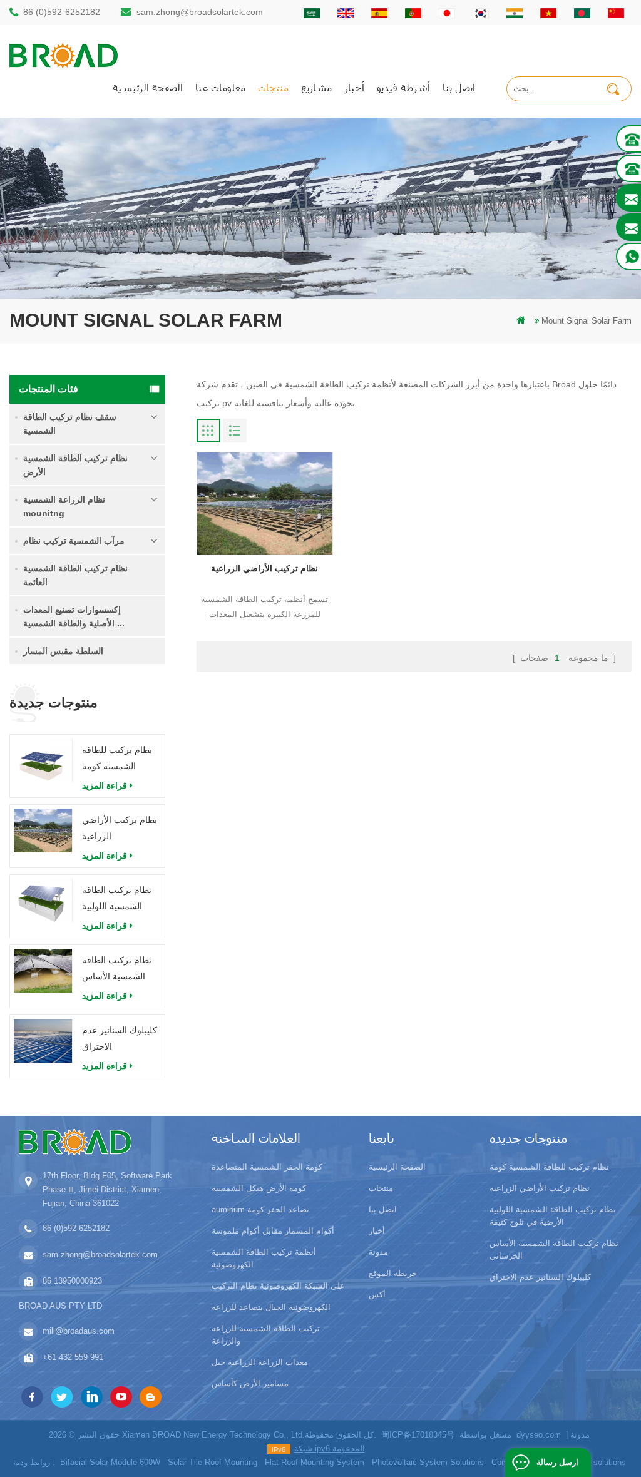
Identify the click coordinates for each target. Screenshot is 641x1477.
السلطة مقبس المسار (63, 651)
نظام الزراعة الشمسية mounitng (64, 506)
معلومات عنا (220, 87)
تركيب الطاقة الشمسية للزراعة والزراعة (266, 1335)
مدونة (378, 1252)
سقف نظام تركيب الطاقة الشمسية (69, 424)
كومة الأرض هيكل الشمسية (259, 1188)
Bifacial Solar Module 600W (110, 1462)
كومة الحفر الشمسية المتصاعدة (267, 1167)
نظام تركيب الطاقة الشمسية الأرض (75, 465)
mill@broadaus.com (79, 1331)
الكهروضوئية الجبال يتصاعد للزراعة (271, 1307)
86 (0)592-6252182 (61, 12)
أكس (377, 1294)
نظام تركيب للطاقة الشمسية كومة (117, 758)
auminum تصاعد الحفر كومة (260, 1209)
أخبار (354, 87)
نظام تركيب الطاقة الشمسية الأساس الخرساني (116, 969)
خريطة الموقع (393, 1273)
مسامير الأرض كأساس (250, 1383)
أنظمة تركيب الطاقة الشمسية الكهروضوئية (264, 1258)
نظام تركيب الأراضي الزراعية (119, 828)
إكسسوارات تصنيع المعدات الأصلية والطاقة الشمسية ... (74, 616)
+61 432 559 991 (73, 1357)
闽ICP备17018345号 (417, 1434)
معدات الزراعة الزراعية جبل (260, 1362)
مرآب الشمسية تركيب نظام (74, 541)
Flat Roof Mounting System (314, 1462)
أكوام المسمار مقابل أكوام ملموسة (273, 1230)
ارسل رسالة (557, 1462)
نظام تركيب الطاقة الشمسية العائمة (75, 575)
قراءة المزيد (104, 785)
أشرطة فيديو (403, 87)
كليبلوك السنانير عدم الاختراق (119, 1038)
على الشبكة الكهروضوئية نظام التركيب (278, 1285)
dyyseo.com (538, 1434)
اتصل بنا (459, 87)
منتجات (273, 87)
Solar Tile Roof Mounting (212, 1462)
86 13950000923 (72, 1280)
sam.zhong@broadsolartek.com (199, 12)
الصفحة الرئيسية (148, 87)
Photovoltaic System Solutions (428, 1462)
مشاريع (316, 87)
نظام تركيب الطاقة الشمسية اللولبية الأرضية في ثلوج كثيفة (116, 899)
